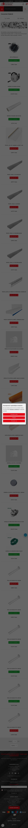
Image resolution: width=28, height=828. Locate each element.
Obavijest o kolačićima (14, 409)
